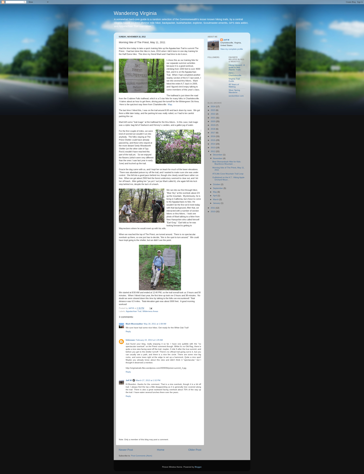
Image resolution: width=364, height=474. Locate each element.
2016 (213, 136)
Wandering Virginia (135, 13)
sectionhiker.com (236, 96)
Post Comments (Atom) (141, 456)
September (218, 188)
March (216, 199)
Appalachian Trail (133, 311)
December (218, 155)
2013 (213, 148)
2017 (213, 133)
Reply (128, 331)
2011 (213, 208)
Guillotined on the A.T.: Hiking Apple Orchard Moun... (228, 178)
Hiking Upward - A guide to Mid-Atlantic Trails (237, 67)
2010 (213, 211)
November (218, 158)
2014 (213, 144)
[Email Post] (151, 308)
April (215, 196)
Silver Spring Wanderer (234, 91)
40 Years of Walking (234, 85)
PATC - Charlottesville (235, 74)
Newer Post (126, 449)
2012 (213, 151)
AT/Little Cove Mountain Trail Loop (227, 174)
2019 (213, 125)
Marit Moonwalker (134, 324)
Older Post (194, 449)
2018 (213, 129)
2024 (213, 106)
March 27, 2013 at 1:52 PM (148, 380)
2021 (213, 118)
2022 (213, 114)
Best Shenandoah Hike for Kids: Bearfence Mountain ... (226, 163)
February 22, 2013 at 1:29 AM (149, 340)
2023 (213, 110)
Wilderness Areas (150, 311)
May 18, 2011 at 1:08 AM (155, 324)
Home (160, 449)
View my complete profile (231, 49)
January (217, 203)
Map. (170, 104)
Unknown (130, 340)
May (215, 192)
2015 (213, 140)
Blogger (198, 467)
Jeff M (129, 380)
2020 (213, 121)
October (217, 184)
